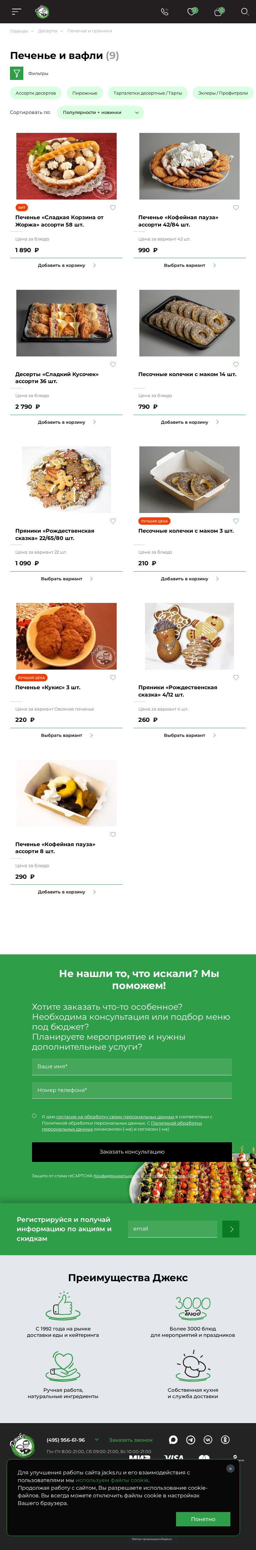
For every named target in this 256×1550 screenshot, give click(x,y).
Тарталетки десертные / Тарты (148, 93)
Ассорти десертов (36, 93)
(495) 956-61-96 (66, 1440)
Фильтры (38, 73)
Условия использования (169, 1175)
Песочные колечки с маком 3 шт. (186, 531)
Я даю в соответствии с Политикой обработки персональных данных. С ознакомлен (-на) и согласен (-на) (127, 1123)
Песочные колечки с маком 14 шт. (187, 374)
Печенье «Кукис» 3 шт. (47, 687)
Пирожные (84, 93)
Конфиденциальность (117, 1175)
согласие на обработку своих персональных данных (115, 1116)
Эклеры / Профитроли (223, 93)
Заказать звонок (131, 1440)
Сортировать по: (30, 112)
